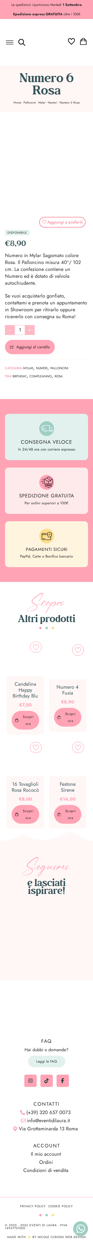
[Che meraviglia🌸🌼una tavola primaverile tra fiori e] (46, 923)
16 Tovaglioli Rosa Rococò (25, 787)
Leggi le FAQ (46, 1061)
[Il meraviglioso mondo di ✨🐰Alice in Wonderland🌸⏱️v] (21, 923)
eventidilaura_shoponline (49, 904)
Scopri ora (28, 720)
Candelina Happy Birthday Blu (25, 690)
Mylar (41, 102)
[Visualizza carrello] (83, 41)
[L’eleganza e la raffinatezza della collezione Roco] (21, 938)
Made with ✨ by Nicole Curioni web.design (46, 1237)
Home (17, 102)
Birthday (20, 376)
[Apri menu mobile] (9, 42)
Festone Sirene (68, 787)
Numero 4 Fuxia (68, 690)
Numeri (52, 102)
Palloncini (30, 102)
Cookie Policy (60, 1206)
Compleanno (41, 376)
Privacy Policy (33, 1206)
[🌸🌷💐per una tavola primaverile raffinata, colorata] (46, 938)
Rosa (59, 376)
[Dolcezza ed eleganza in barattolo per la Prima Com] (72, 923)
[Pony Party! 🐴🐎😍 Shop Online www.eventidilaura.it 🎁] (21, 953)
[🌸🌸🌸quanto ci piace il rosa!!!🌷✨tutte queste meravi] (72, 938)
